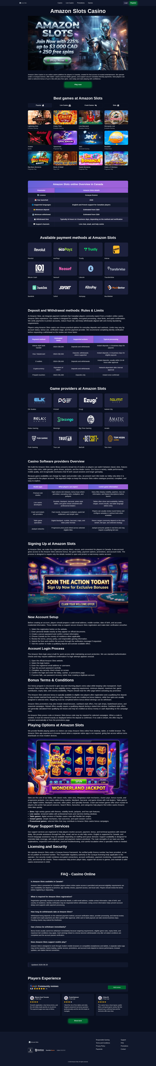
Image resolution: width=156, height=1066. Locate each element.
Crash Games (89, 105)
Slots (114, 105)
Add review (117, 987)
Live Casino (64, 105)
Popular (38, 105)
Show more (78, 1020)
